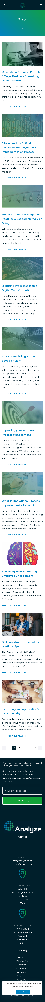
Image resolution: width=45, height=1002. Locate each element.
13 (35, 747)
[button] (3, 5)
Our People (21, 968)
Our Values (21, 965)
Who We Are (22, 961)
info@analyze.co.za (22, 860)
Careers (19, 957)
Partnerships (22, 972)
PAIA (18, 976)
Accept (23, 991)
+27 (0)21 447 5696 (22, 864)
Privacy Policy (22, 980)
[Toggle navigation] (35, 5)
